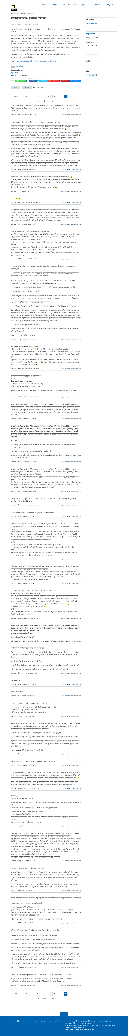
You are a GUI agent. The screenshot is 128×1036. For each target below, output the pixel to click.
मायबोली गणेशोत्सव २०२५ (69, 4)
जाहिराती (43, 1021)
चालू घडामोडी (14, 72)
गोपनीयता (81, 1023)
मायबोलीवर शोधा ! (91, 75)
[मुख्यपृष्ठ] (14, 7)
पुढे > (44, 101)
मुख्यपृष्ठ (17, 13)
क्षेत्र (17, 67)
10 (38, 101)
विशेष (36, 1021)
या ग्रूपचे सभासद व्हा (91, 45)
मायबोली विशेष (96, 4)
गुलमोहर (84, 4)
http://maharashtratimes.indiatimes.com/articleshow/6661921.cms (34, 61)
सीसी (56, 1021)
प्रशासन (21, 67)
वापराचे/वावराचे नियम (71, 1023)
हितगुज (55, 4)
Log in (15, 87)
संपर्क (93, 1023)
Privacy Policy (79, 1030)
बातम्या (50, 1021)
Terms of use (69, 1030)
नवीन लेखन (43, 4)
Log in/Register (91, 23)
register (27, 87)
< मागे (25, 96)
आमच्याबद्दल (88, 1023)
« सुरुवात (16, 96)
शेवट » (52, 101)
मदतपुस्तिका (109, 4)
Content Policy (89, 1030)
